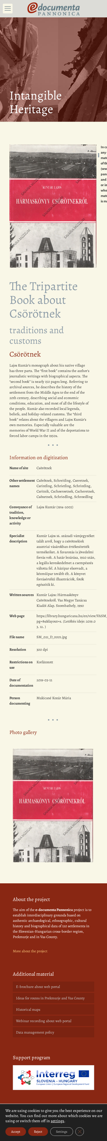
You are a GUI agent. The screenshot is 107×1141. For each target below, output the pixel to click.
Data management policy (35, 1032)
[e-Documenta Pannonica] (53, 8)
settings (57, 1121)
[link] (53, 1077)
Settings (61, 1131)
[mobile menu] (8, 8)
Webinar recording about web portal (43, 1020)
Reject (38, 1131)
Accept (15, 1131)
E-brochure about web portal (38, 986)
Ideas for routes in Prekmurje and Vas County (50, 998)
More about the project (30, 951)
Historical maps (28, 1009)
